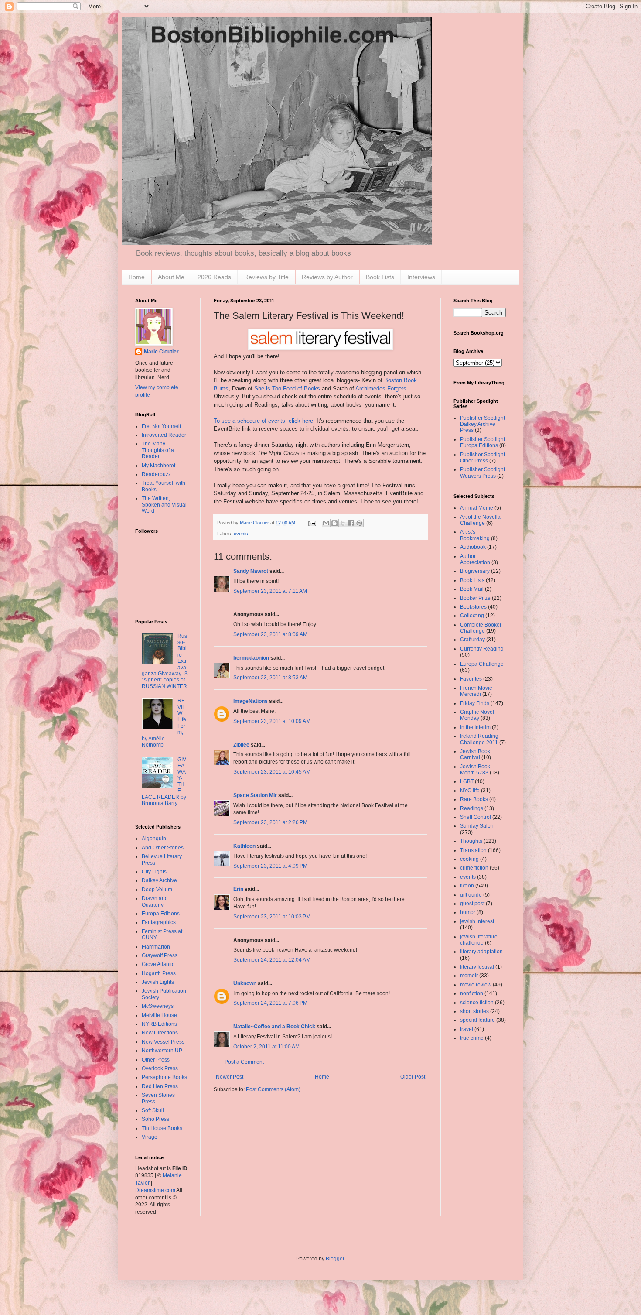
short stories (474, 1011)
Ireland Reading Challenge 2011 (479, 739)
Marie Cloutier (161, 352)
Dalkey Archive (159, 880)
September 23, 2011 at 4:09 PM (270, 866)
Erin (238, 889)
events (241, 533)
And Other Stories (163, 848)
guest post (472, 904)
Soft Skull (153, 1110)
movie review (475, 985)
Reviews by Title (266, 277)
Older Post (412, 1077)
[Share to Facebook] (351, 523)
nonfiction (471, 993)
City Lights (154, 872)
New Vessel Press (163, 1042)
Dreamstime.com (155, 1190)
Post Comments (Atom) (273, 1089)
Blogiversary (475, 571)
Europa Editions (161, 914)
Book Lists (380, 277)
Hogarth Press (159, 973)
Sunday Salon (477, 826)
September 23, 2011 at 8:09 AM (270, 634)
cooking (469, 859)
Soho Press (155, 1119)
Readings (471, 808)
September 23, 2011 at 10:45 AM (271, 772)
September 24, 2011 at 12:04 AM (271, 960)
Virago (149, 1137)
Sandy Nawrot (250, 571)
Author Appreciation (475, 559)
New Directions (160, 1033)
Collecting (472, 616)
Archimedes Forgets (380, 388)
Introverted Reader (164, 435)
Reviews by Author (327, 277)
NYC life (470, 791)
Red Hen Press (160, 1086)
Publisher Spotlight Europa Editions (482, 442)
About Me (171, 277)
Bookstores (473, 607)
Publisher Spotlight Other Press (482, 458)
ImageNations (250, 701)
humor (467, 912)
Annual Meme (476, 508)
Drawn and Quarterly (155, 901)
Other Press (156, 1060)
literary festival (477, 967)
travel (466, 1029)
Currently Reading (482, 649)
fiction (467, 886)
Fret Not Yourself (161, 426)
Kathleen (244, 846)
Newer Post (229, 1077)
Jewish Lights (158, 982)
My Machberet (158, 465)
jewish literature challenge (479, 940)
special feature (477, 1020)
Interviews (421, 277)
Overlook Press (160, 1068)
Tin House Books (162, 1128)
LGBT (467, 781)
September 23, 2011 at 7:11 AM (270, 591)
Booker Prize (475, 598)
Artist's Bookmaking (475, 535)
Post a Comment (244, 1062)
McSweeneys (158, 1006)
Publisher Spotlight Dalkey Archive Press (482, 424)
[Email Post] (311, 522)
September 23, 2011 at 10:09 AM (271, 721)
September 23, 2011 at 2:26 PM (270, 822)
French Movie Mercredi (476, 691)
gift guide (471, 895)
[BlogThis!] (334, 523)
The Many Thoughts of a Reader (158, 450)
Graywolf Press (159, 955)
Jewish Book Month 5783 (475, 770)
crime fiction (474, 868)
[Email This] (326, 523)
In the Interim (475, 727)
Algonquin (154, 839)
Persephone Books (164, 1077)
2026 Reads (214, 277)
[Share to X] (342, 523)
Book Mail (472, 589)
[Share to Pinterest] (359, 523)
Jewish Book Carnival (475, 754)
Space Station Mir (255, 795)
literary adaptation (481, 952)
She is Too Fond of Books (287, 388)
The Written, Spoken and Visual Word (164, 504)
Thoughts (471, 841)
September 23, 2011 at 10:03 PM (271, 917)
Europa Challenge (482, 664)
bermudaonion (251, 658)
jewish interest (477, 921)
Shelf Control (475, 817)
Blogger (335, 1259)
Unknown (244, 983)
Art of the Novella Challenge (480, 520)
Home (136, 277)
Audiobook (473, 547)
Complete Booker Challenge (480, 628)
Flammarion (156, 947)
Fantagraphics (159, 922)
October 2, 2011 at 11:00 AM (266, 1047)
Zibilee (241, 745)
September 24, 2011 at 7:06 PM (270, 1003)
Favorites (471, 679)
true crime (472, 1038)
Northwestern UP (162, 1051)
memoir (469, 976)
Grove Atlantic (158, 964)
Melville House (159, 1015)
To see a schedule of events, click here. (264, 421)
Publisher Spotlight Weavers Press (482, 472)
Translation (473, 850)
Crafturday (472, 640)
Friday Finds (474, 703)
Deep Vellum (157, 890)
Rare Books (474, 799)
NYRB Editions (159, 1024)
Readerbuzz (156, 474)
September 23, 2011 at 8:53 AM (270, 678)
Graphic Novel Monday (477, 715)
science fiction (477, 1003)
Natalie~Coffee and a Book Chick (274, 1027)
